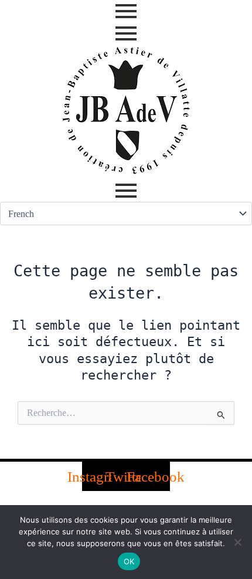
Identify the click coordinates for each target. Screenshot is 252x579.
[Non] (237, 542)
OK (129, 561)
